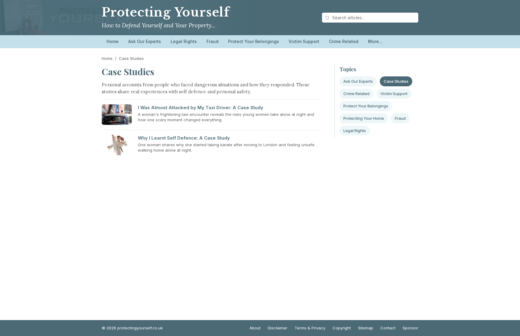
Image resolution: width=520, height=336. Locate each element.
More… (375, 41)
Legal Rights (184, 41)
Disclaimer (277, 327)
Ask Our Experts (144, 41)
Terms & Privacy (310, 327)
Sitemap (365, 327)
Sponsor (410, 327)
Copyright (342, 327)
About (255, 327)
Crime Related (343, 41)
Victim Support (304, 41)
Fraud (212, 41)
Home (113, 41)
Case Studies (396, 81)
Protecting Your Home (363, 118)
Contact (387, 327)
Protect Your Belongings (253, 41)
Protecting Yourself (166, 12)
